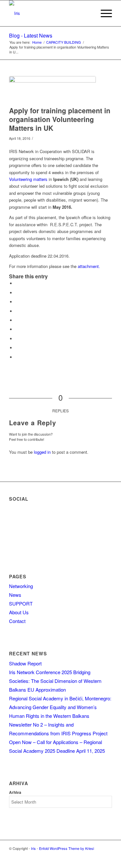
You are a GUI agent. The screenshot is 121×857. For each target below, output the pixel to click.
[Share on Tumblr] (17, 329)
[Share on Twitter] (17, 293)
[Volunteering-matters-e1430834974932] (52, 89)
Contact (17, 621)
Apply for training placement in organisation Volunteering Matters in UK (59, 119)
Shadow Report (25, 663)
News (15, 594)
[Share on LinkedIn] (17, 320)
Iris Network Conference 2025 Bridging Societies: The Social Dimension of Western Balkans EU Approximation (55, 681)
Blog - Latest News (30, 35)
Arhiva (15, 792)
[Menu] (103, 13)
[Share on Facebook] (17, 283)
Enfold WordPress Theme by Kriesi (66, 848)
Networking (21, 586)
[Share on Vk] (17, 339)
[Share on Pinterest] (17, 311)
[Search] (88, 13)
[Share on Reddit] (17, 348)
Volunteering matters (28, 179)
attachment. (89, 266)
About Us (19, 612)
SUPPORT (21, 603)
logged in (42, 452)
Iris (33, 848)
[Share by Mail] (17, 357)
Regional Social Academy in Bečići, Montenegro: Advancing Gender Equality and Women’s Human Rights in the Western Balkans (60, 707)
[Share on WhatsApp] (17, 302)
